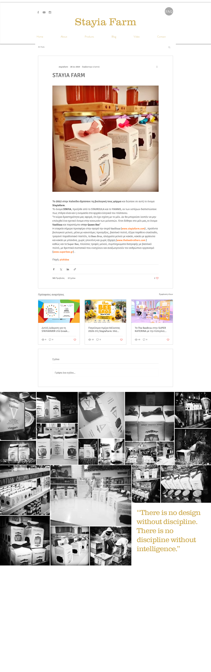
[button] (169, 47)
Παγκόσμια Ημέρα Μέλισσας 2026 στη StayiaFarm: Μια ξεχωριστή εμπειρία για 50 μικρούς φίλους (104, 329)
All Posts (41, 47)
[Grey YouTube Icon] (44, 12)
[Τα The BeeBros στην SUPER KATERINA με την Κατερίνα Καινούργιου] (152, 311)
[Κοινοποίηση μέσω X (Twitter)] (60, 269)
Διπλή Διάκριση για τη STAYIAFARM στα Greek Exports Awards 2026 (54, 329)
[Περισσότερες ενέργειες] (157, 66)
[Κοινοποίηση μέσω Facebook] (53, 269)
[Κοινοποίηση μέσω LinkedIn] (67, 269)
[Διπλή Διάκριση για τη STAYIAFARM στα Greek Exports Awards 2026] (59, 311)
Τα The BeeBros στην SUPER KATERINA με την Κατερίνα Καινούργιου (150, 329)
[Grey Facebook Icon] (38, 12)
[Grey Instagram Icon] (50, 12)
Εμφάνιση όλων (166, 294)
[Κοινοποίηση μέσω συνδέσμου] (74, 269)
